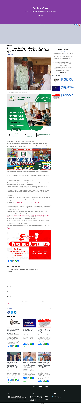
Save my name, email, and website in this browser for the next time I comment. (26, 301)
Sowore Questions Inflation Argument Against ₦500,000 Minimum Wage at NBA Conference (29, 364)
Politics (50, 390)
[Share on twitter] (12, 312)
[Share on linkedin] (15, 312)
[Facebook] (75, 25)
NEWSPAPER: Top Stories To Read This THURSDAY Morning (44, 330)
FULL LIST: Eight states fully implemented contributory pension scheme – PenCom (13, 331)
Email (8, 291)
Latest (45, 390)
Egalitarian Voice (40, 386)
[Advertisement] (40, 36)
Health (39, 390)
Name (9, 286)
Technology (62, 390)
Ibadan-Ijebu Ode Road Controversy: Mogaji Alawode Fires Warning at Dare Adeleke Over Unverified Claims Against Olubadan (44, 366)
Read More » (9, 349)
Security (18, 390)
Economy (25, 390)
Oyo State (9, 139)
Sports (56, 390)
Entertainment (33, 390)
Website (9, 296)
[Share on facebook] (8, 312)
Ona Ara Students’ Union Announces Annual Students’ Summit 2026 (28, 330)
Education (9, 45)
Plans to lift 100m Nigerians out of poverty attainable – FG (26, 202)
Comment (9, 271)
